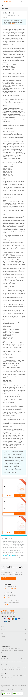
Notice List (23, 685)
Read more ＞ (13, 23)
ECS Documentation (11, 658)
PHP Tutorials (16, 669)
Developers (23, 667)
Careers (3, 685)
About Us (7, 685)
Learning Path (15, 661)
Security (3, 652)
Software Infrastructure (6, 661)
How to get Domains (20, 658)
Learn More (8, 495)
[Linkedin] (5, 613)
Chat (5, 588)
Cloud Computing (11, 667)
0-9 (11, 677)
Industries (18, 667)
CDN (13, 648)
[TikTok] (14, 613)
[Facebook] (2, 613)
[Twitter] (8, 613)
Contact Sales (13, 588)
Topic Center (4, 667)
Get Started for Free (8, 578)
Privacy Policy (13, 685)
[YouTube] (11, 613)
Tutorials (11, 669)
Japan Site (3, 658)
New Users (21, 661)
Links (2, 686)
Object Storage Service (6, 650)
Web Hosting (20, 650)
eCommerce (14, 650)
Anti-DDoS (17, 648)
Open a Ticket (7, 597)
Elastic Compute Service (6, 648)
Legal (19, 685)
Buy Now (20, 495)
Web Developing (4, 669)
